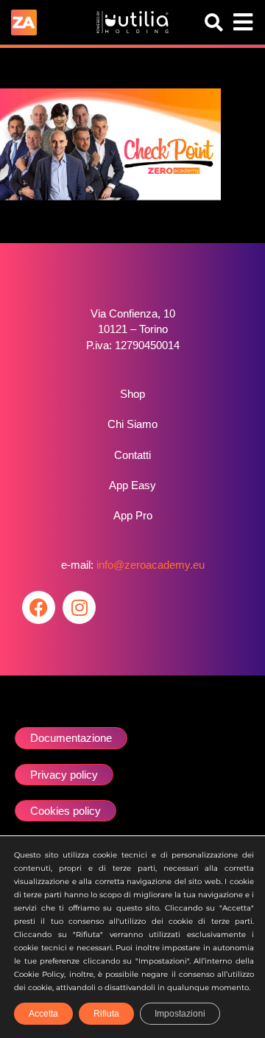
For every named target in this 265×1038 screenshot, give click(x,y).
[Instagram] (79, 607)
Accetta (43, 1014)
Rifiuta (106, 1014)
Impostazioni (180, 1014)
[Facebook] (38, 607)
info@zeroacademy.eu (150, 564)
